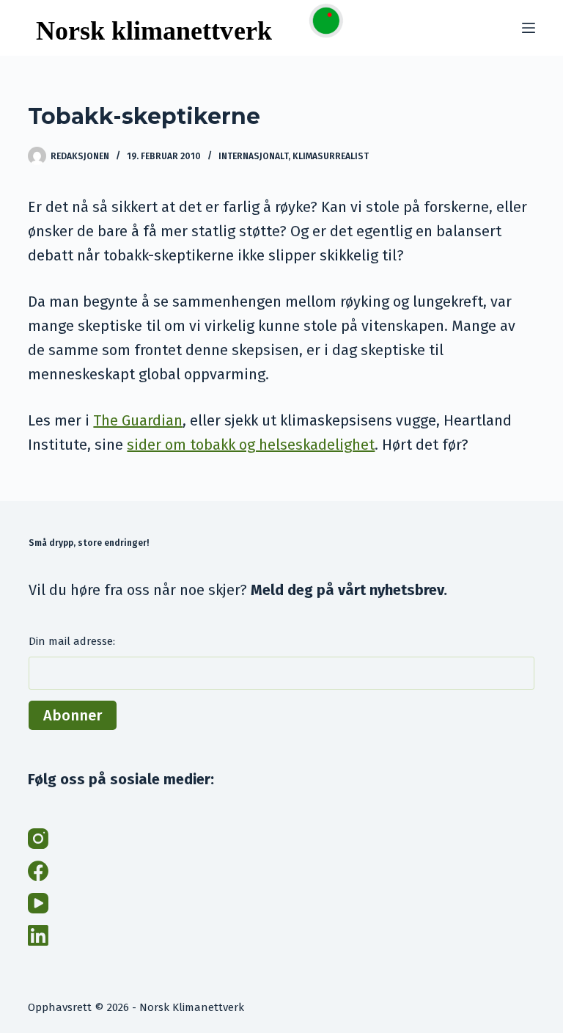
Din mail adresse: (72, 641)
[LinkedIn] (38, 935)
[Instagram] (38, 838)
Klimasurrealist (330, 156)
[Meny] (528, 27)
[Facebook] (38, 871)
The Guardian (138, 420)
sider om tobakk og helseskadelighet (251, 444)
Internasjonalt (253, 156)
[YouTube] (38, 903)
